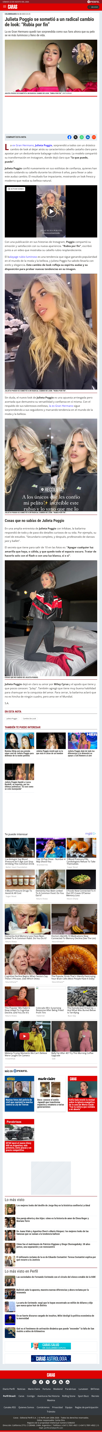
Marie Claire (34, 1389)
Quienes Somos (26, 1407)
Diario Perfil (9, 1389)
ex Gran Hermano (23, 145)
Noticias (21, 1389)
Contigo (31, 1396)
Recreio (95, 1396)
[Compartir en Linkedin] (88, 137)
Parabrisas (70, 1389)
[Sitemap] (68, 1382)
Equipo (68, 1407)
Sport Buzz (83, 1396)
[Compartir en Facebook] (69, 137)
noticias (19, 1079)
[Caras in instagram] (34, 1382)
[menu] (5, 7)
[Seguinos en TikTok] (54, 1382)
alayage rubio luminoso (23, 257)
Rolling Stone (68, 1396)
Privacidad (57, 1407)
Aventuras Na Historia (48, 1396)
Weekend (58, 1389)
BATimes (95, 1389)
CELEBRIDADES (11, 14)
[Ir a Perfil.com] (93, 2)
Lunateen (83, 1389)
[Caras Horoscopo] (51, 1361)
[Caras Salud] (51, 1348)
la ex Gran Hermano (61, 406)
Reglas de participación (86, 1407)
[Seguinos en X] (48, 1382)
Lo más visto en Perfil (21, 1271)
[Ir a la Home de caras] (12, 8)
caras (82, 1079)
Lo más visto (14, 1199)
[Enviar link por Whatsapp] (82, 137)
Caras (21, 1396)
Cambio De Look (29, 718)
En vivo (94, 7)
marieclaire (51, 1079)
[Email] (94, 137)
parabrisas (19, 1122)
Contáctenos (43, 1407)
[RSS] (61, 1382)
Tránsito (51, 1411)
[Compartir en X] (76, 137)
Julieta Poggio (12, 718)
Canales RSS (10, 1407)
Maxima (51, 1400)
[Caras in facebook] (41, 1382)
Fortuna (47, 1389)
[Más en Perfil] (20, 1071)
